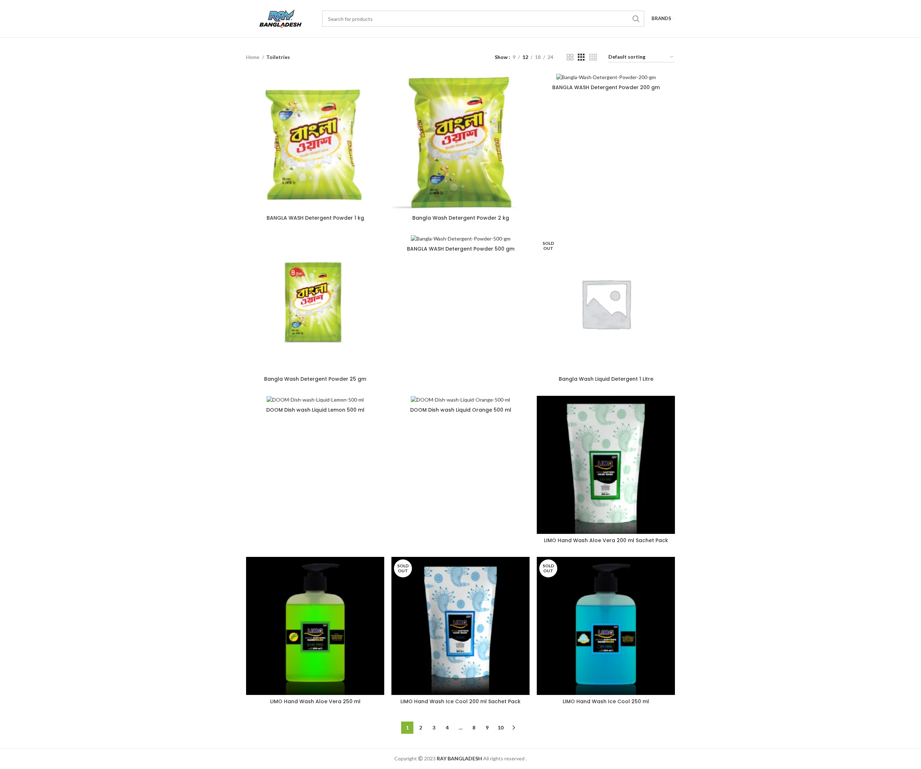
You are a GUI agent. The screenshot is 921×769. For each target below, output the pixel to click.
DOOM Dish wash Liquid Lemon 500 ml (315, 409)
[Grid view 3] (581, 57)
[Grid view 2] (570, 57)
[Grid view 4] (593, 57)
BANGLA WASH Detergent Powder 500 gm (460, 248)
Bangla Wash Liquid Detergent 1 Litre (606, 379)
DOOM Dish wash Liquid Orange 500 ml (460, 409)
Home (253, 57)
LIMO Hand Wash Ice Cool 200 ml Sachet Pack (460, 701)
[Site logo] (280, 18)
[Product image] (315, 142)
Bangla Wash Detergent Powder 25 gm (315, 379)
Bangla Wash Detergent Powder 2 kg (460, 217)
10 (500, 727)
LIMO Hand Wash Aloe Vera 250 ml (315, 701)
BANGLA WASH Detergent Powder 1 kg (315, 217)
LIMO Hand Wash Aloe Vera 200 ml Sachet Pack (606, 540)
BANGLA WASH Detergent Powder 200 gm (606, 87)
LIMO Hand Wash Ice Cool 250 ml (606, 701)
